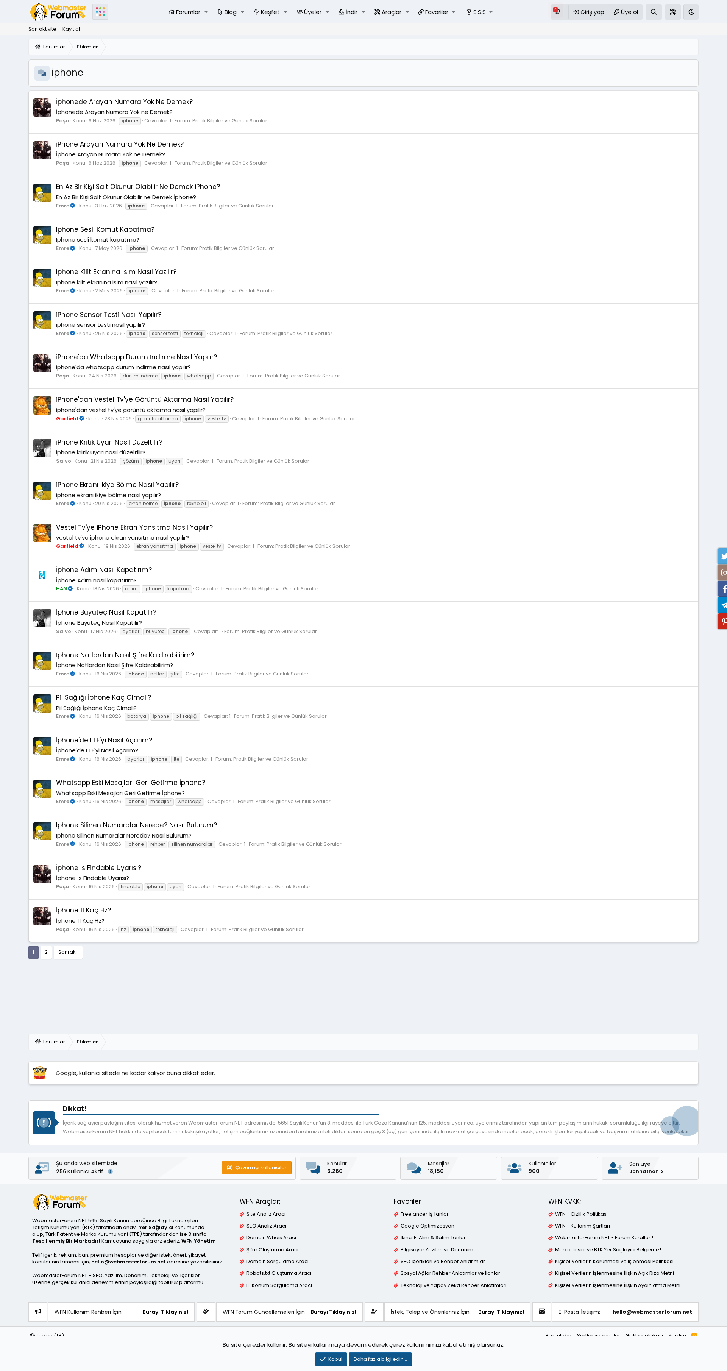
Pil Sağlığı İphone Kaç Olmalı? (103, 697)
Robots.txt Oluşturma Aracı (278, 1273)
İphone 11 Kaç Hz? (83, 910)
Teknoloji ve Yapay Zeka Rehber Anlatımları (454, 1285)
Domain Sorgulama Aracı (277, 1261)
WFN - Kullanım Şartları (582, 1226)
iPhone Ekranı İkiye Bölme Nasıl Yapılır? (117, 484)
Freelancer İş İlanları (425, 1214)
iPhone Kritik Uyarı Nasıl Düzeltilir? (109, 442)
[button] (206, 12)
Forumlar (188, 12)
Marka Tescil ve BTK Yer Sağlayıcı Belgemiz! (608, 1249)
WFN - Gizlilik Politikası (581, 1214)
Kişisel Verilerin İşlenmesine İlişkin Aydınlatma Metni (617, 1285)
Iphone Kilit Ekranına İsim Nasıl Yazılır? (116, 271)
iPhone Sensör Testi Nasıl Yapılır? (108, 314)
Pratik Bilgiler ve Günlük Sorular (229, 120)
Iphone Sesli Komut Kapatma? (105, 229)
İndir (351, 12)
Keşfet (270, 12)
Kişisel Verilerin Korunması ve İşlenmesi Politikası (614, 1261)
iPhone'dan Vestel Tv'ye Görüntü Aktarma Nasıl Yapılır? (145, 399)
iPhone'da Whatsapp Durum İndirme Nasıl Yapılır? (136, 357)
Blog (231, 12)
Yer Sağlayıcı (156, 1227)
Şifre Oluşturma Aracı (272, 1249)
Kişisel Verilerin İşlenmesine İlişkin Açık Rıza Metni (614, 1273)
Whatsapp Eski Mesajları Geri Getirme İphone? (130, 782)
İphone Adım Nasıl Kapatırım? (104, 569)
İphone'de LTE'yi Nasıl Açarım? (104, 740)
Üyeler (312, 12)
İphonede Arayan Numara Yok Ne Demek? (124, 101)
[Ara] (654, 12)
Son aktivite (42, 29)
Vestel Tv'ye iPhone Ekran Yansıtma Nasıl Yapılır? (134, 527)
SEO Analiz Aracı (266, 1226)
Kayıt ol (71, 29)
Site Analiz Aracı (265, 1214)
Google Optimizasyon (427, 1226)
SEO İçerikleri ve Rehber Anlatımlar (443, 1261)
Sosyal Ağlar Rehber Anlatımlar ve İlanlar (450, 1273)
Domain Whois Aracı (271, 1237)
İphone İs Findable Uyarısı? (98, 867)
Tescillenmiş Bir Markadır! (66, 1241)
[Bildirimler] (559, 12)
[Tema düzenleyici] (673, 12)
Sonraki (67, 952)
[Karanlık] (691, 12)
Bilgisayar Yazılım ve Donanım (437, 1249)
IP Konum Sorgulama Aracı (279, 1285)
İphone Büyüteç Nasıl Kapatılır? (106, 612)
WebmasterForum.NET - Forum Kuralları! (604, 1237)
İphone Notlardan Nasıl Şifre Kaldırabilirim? (125, 655)
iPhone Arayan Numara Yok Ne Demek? (120, 144)
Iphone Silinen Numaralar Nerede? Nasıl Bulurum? (136, 825)
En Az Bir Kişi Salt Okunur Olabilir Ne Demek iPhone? (138, 186)
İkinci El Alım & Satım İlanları (434, 1237)
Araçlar (391, 12)
